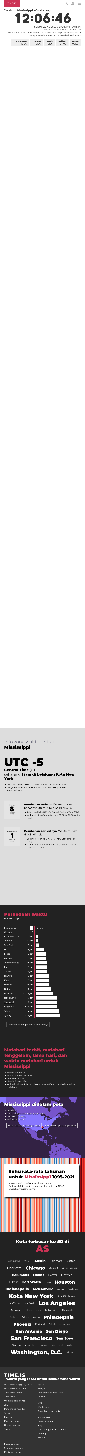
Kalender (8, 1417)
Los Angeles (20, 42)
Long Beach (29, 1303)
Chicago (8, 932)
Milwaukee (51, 1310)
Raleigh (52, 1324)
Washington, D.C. (36, 1352)
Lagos (7, 954)
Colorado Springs (69, 1268)
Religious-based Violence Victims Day (62, 29)
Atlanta (27, 1261)
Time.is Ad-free (45, 1421)
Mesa (29, 1310)
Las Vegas (14, 1303)
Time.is (12, 3)
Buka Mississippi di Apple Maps (60, 1125)
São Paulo (9, 945)
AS (42, 1248)
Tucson (43, 1345)
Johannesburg (11, 963)
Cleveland (53, 1268)
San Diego (57, 1331)
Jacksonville (43, 1289)
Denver (52, 1274)
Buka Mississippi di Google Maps (24, 1125)
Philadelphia (59, 1317)
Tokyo (75, 42)
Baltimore (56, 1260)
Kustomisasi (44, 1417)
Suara (7, 1429)
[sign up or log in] (72, 4)
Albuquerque (14, 1261)
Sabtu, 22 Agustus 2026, (57, 26)
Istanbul (8, 976)
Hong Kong (10, 998)
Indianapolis (17, 1289)
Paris (50, 42)
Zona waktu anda (13, 1392)
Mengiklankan (11, 1444)
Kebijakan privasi (12, 1452)
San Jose (64, 1338)
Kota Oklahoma (66, 1296)
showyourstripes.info (24, 1189)
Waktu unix (43, 1407)
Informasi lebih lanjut (52, 32)
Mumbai (8, 993)
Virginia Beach (65, 1345)
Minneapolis (67, 1310)
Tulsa (52, 1345)
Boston (71, 1260)
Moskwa (8, 984)
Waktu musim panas (14, 1401)
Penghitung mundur (14, 1409)
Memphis (17, 1310)
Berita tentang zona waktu (51, 1392)
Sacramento (64, 1324)
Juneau (60, 1289)
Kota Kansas (73, 1289)
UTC (6, 949)
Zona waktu (10, 1397)
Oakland (25, 1317)
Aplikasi (41, 1384)
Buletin (41, 1397)
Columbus (20, 1275)
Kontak (41, 1438)
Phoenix (22, 1324)
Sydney (8, 1015)
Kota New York (11, 936)
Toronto (8, 941)
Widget (41, 1388)
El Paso (13, 1282)
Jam (6, 1405)
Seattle (16, 1345)
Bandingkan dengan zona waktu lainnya (28, 1024)
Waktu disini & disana (15, 1388)
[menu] (79, 3)
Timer (7, 1413)
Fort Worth (31, 1282)
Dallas (38, 1275)
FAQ (40, 1425)
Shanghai (9, 1002)
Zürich (7, 971)
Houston (65, 1282)
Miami (38, 1310)
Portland (40, 1324)
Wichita (69, 1352)
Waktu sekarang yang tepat (18, 1384)
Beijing (62, 42)
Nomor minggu (12, 1425)
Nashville (14, 1317)
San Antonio (29, 1331)
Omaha (36, 1317)
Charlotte (14, 1268)
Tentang (42, 1433)
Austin (40, 1261)
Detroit (66, 1275)
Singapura (9, 1006)
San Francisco (31, 1338)
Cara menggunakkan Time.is (52, 1429)
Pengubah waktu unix (49, 1411)
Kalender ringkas (12, 1421)
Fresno (48, 1282)
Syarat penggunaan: (14, 1448)
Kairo (6, 980)
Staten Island (30, 1345)
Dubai (7, 989)
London (37, 42)
